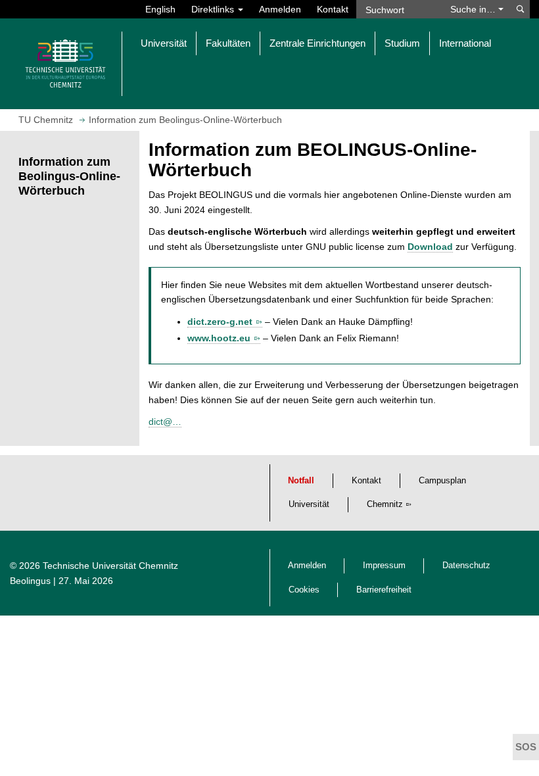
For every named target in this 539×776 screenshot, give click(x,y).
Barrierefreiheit (383, 589)
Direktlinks (214, 9)
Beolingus (30, 580)
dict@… (165, 421)
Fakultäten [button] (228, 43)
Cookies (304, 589)
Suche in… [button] (474, 9)
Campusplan (442, 480)
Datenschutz (466, 565)
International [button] (465, 43)
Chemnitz (385, 504)
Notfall (301, 480)
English (160, 9)
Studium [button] (402, 43)
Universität (309, 504)
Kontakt (332, 9)
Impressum (384, 565)
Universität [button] (164, 43)
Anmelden (280, 9)
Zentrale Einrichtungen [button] (317, 43)
